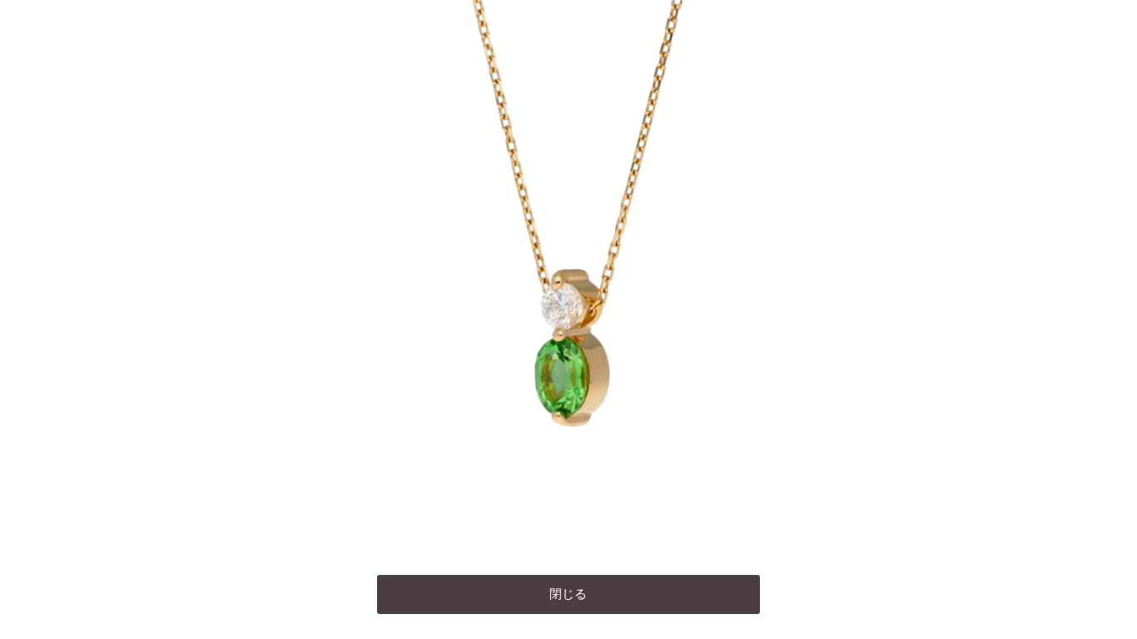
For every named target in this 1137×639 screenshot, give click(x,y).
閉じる (568, 594)
